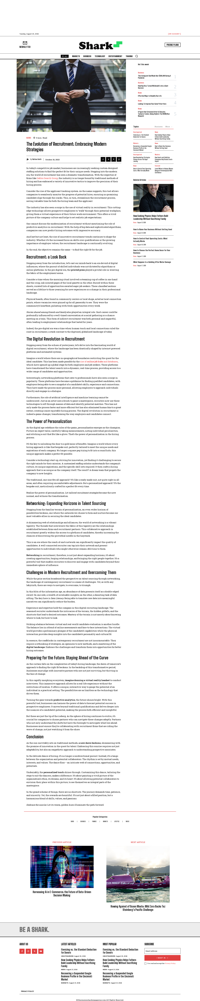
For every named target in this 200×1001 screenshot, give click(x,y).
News (28, 138)
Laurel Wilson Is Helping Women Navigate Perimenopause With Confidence (164, 171)
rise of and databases (99, 361)
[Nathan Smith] (28, 159)
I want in (161, 958)
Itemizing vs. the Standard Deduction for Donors (141, 136)
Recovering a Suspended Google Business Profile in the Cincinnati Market (142, 148)
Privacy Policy (170, 963)
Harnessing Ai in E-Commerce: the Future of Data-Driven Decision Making (62, 893)
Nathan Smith (36, 159)
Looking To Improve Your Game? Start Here (152, 104)
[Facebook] (103, 159)
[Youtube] (40, 951)
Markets (135, 143)
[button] (136, 56)
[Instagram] (28, 951)
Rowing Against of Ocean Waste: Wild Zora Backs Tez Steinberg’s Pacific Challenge (138, 908)
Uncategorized (137, 132)
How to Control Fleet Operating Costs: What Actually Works (142, 170)
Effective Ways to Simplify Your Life (150, 96)
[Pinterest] (113, 159)
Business (141, 73)
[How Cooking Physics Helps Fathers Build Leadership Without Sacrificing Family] (153, 198)
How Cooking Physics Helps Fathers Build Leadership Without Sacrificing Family (162, 137)
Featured (157, 166)
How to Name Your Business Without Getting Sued (163, 147)
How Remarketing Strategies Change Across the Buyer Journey (141, 159)
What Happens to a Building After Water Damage (152, 262)
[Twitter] (108, 159)
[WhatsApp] (119, 159)
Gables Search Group (47, 178)
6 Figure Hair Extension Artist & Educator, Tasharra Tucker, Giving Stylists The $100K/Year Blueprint (154, 114)
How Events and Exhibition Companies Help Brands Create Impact (163, 159)
